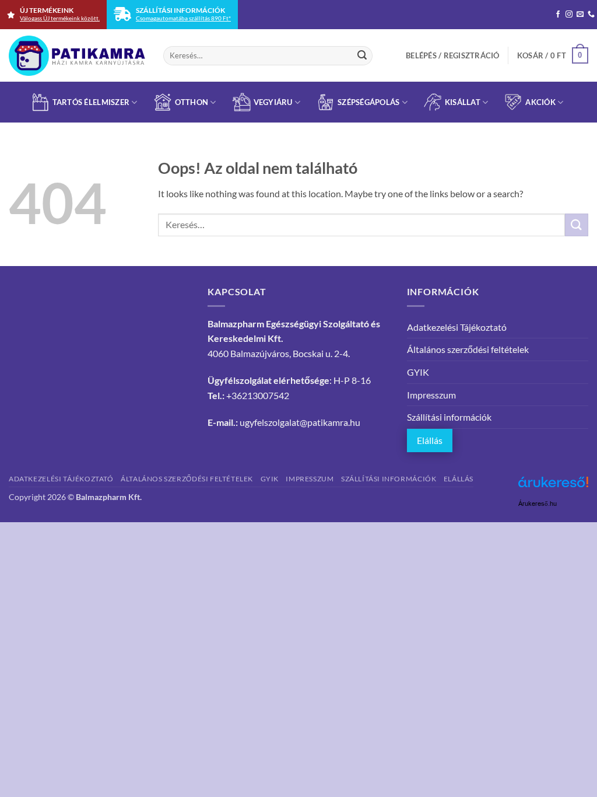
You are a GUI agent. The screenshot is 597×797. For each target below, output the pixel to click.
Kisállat (462, 102)
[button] (453, 55)
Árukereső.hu (537, 503)
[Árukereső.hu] (553, 486)
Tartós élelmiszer (90, 102)
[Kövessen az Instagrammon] (569, 15)
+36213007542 (257, 395)
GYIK (418, 371)
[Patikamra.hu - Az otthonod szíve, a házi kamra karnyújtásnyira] (77, 56)
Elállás (430, 440)
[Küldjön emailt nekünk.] (580, 15)
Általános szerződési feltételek (468, 349)
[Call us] (591, 15)
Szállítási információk (449, 416)
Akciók (540, 102)
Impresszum (431, 394)
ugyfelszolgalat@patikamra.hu (300, 422)
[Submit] (362, 55)
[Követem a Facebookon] (557, 15)
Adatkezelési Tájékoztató (457, 327)
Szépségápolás (368, 102)
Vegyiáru (273, 102)
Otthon (192, 102)
